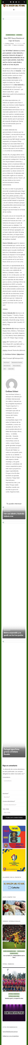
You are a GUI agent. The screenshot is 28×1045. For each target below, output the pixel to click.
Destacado (21, 951)
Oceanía (19, 34)
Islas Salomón (7, 365)
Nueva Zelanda (16, 365)
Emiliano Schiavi (10, 43)
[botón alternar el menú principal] (14, 10)
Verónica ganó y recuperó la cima (14, 998)
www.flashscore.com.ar (10, 1031)
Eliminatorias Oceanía (17, 362)
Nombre (6, 793)
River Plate (13, 953)
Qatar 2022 (11, 368)
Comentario (6, 777)
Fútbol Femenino (14, 993)
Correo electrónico (9, 801)
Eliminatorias (10, 34)
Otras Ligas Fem (14, 996)
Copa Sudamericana (10, 951)
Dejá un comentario (19, 45)
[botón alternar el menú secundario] (3, 2)
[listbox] (14, 942)
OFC (5, 368)
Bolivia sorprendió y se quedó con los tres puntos (13, 633)
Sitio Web (6, 809)
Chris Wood (6, 362)
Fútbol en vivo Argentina (11, 1036)
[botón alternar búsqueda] (24, 2)
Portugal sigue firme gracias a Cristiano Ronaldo (11, 751)
